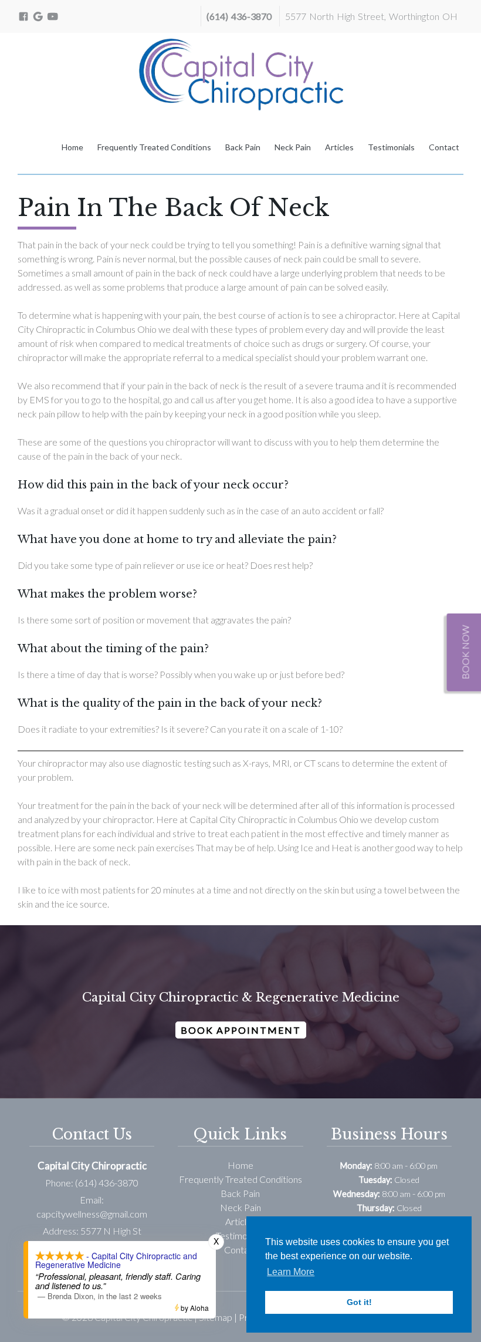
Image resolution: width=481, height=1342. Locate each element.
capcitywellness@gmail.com (91, 1213)
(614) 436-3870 (239, 16)
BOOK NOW (465, 652)
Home (72, 147)
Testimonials (391, 147)
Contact (444, 147)
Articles (339, 147)
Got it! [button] (359, 1302)
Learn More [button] (290, 1272)
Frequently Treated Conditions (154, 147)
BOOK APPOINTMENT (241, 1030)
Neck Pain (293, 147)
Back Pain (242, 147)
